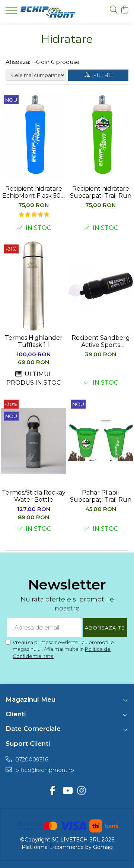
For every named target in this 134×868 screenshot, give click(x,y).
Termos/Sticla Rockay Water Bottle (34, 496)
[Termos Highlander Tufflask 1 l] (33, 285)
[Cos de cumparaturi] (124, 10)
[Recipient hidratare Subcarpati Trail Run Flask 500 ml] (100, 136)
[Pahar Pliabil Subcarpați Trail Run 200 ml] (100, 441)
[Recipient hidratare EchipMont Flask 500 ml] (33, 136)
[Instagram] (81, 791)
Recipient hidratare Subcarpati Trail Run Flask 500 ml (100, 192)
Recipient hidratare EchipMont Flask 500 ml (33, 192)
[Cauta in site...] (114, 10)
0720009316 (31, 759)
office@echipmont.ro (44, 769)
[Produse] (12, 13)
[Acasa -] (47, 12)
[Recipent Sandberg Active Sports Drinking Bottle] (100, 285)
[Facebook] (52, 791)
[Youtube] (67, 791)
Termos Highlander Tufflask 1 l (34, 341)
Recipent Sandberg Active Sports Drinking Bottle (100, 341)
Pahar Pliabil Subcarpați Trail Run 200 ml (100, 496)
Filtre (101, 75)
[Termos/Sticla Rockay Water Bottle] (33, 441)
